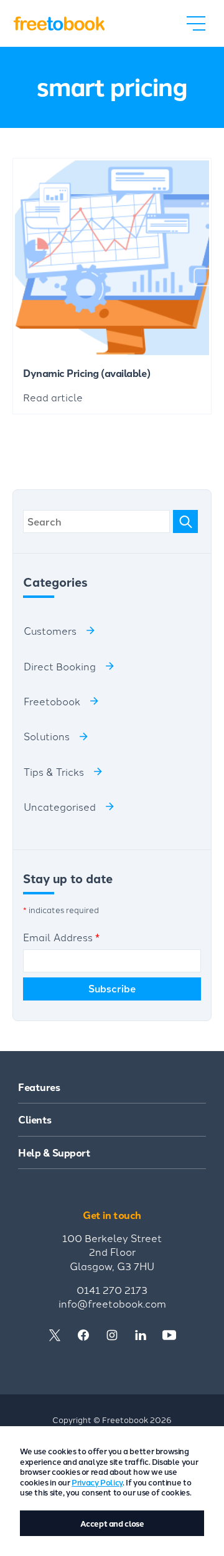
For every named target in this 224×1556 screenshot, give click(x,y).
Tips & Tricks (54, 771)
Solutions (47, 736)
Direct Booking (60, 666)
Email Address (61, 937)
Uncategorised (60, 806)
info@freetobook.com (112, 1303)
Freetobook (52, 701)
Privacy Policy (97, 1482)
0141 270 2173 (112, 1289)
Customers (50, 630)
